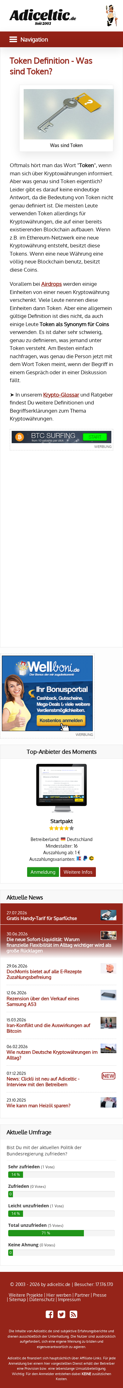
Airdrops (51, 283)
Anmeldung (43, 872)
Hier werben (58, 1295)
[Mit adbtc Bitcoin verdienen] (61, 440)
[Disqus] (61, 553)
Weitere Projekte (26, 1295)
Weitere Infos (78, 872)
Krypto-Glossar (61, 394)
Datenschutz (42, 1299)
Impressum (69, 1299)
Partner (82, 1295)
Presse (100, 1295)
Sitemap (17, 1299)
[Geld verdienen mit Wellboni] (47, 696)
